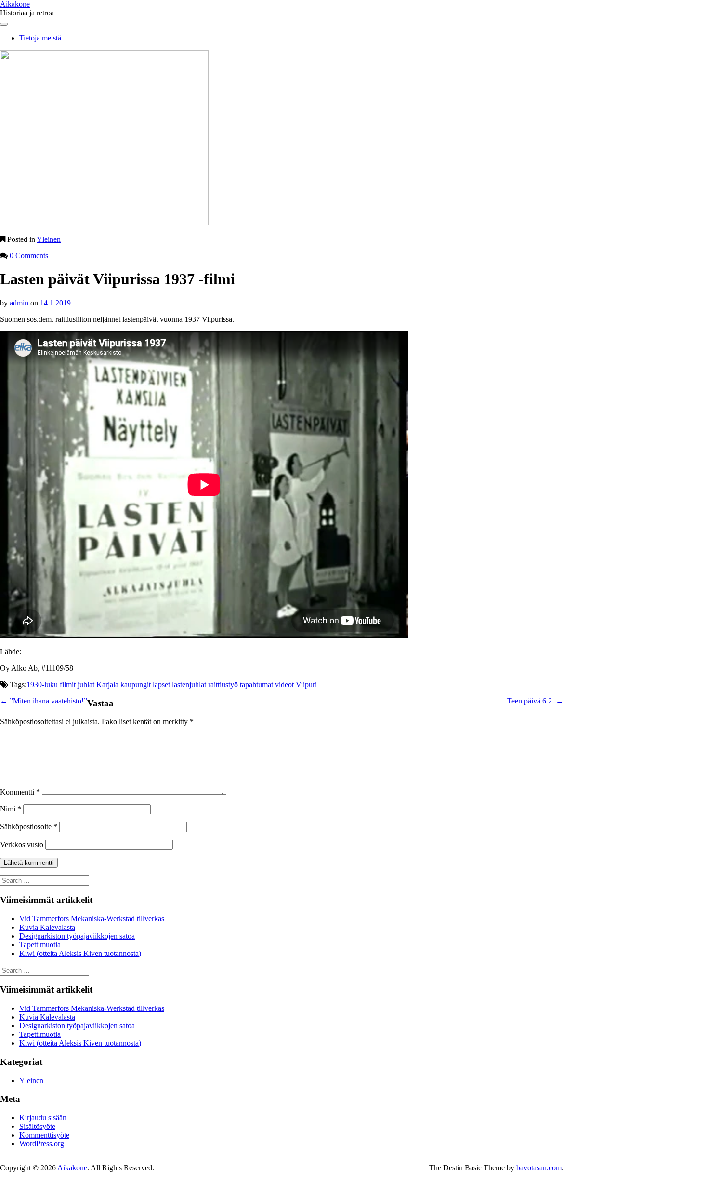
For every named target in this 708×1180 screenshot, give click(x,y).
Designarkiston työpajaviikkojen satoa (77, 936)
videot (284, 684)
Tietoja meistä (40, 38)
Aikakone (15, 4)
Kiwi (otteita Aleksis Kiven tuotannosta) (80, 953)
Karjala (107, 684)
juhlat (86, 684)
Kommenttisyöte (44, 1135)
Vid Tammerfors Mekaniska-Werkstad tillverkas (91, 919)
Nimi (10, 809)
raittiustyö (223, 684)
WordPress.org (41, 1144)
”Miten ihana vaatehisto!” (43, 701)
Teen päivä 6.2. (535, 701)
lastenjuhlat (189, 684)
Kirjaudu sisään (42, 1118)
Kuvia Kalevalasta (47, 927)
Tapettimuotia (40, 945)
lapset (161, 684)
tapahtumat (256, 684)
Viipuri (306, 684)
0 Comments (29, 256)
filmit (68, 684)
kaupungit (135, 684)
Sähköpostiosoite (28, 826)
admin (19, 303)
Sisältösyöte (37, 1126)
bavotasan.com (539, 1168)
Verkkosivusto (21, 844)
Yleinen (49, 239)
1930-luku (42, 684)
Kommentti (20, 792)
